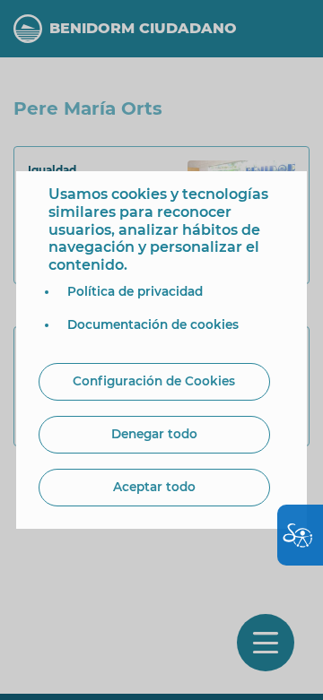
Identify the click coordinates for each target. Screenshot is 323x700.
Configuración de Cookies (154, 381)
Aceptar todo (154, 487)
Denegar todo (154, 434)
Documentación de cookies (153, 324)
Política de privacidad (135, 291)
